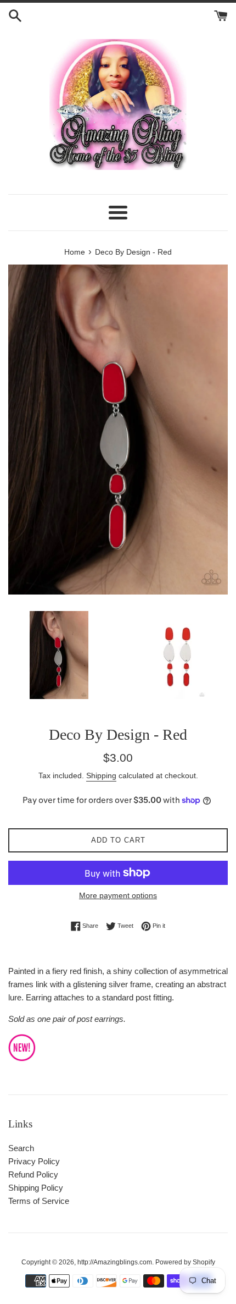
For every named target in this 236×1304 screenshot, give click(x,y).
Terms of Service (38, 1201)
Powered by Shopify (185, 1262)
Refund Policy (33, 1174)
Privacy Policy (34, 1161)
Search (21, 1148)
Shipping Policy (35, 1187)
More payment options (118, 895)
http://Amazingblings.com (114, 1262)
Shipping (101, 775)
